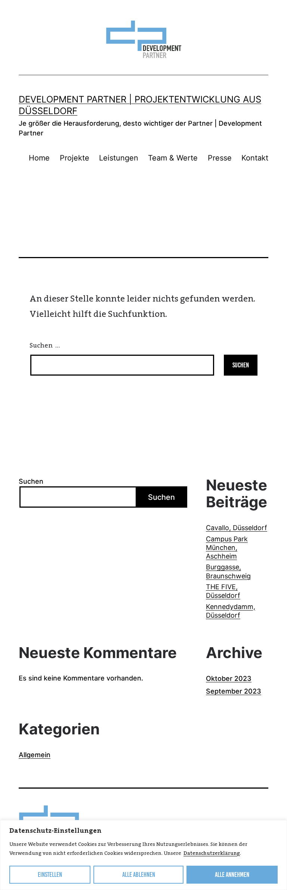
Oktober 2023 (228, 678)
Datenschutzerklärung (211, 853)
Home (39, 157)
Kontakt (254, 157)
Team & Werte (173, 157)
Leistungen (118, 157)
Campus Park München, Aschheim (227, 547)
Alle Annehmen (232, 875)
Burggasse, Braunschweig (228, 571)
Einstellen (50, 875)
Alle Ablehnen (138, 875)
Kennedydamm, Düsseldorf (230, 611)
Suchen (31, 481)
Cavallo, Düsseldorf (236, 528)
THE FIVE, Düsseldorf (223, 591)
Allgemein (34, 755)
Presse (220, 157)
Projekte (74, 157)
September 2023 (233, 691)
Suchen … (45, 345)
